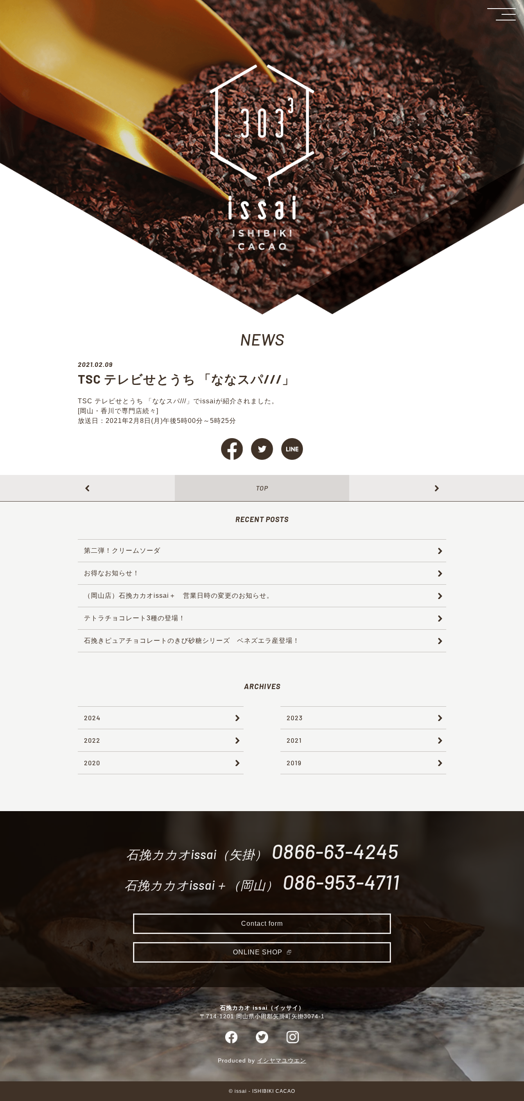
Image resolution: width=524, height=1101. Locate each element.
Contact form (262, 923)
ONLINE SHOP (257, 952)
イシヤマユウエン (281, 1060)
